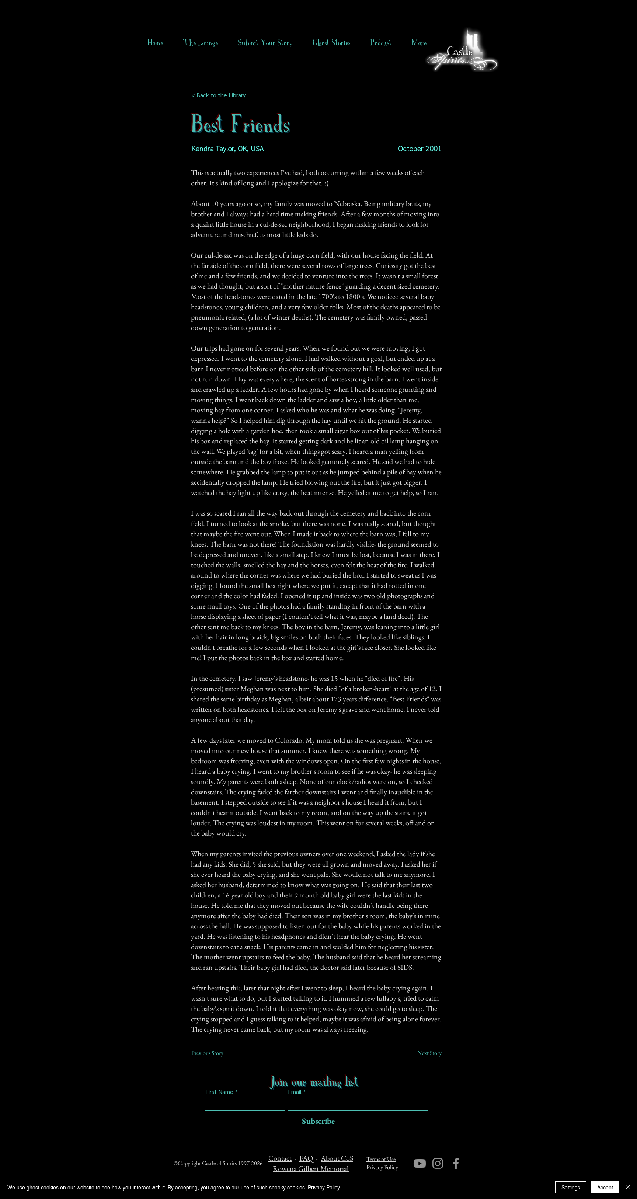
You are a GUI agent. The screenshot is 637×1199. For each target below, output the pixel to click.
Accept (605, 1187)
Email (295, 1092)
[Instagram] (438, 1163)
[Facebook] (456, 1163)
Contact (280, 1158)
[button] (332, 43)
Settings (570, 1187)
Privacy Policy (382, 1167)
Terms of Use (381, 1159)
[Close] (628, 1187)
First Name (219, 1092)
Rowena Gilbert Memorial (311, 1168)
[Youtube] (420, 1163)
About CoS (337, 1158)
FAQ (306, 1158)
